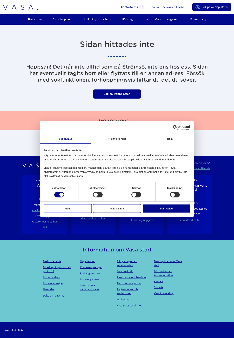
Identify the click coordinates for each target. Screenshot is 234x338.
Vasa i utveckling (164, 293)
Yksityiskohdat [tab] (117, 138)
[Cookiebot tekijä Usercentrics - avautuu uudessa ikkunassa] (175, 127)
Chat (44, 227)
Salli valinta (117, 208)
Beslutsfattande (52, 261)
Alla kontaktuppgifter (92, 218)
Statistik (158, 287)
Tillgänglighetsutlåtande (196, 168)
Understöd (123, 299)
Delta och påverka (53, 295)
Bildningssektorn (90, 273)
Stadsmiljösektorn (90, 279)
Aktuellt (158, 281)
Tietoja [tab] (168, 138)
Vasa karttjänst (201, 162)
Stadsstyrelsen (51, 277)
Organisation (87, 261)
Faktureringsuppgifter (44, 221)
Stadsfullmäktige (53, 283)
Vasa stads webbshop (129, 305)
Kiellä (67, 208)
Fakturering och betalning (132, 277)
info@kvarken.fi (189, 220)
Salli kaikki (166, 208)
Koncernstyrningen (91, 267)
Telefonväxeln (125, 271)
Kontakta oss (129, 7)
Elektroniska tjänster (129, 283)
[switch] (98, 194)
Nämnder (48, 289)
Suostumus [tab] (66, 138)
